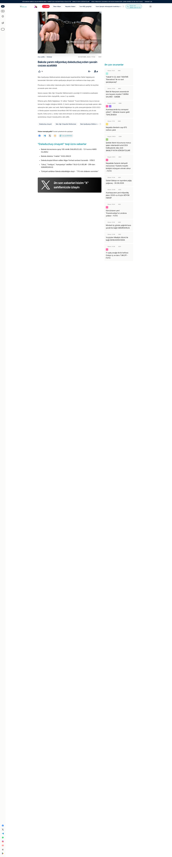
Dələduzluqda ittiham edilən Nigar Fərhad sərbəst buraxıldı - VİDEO (68, 160)
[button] (123, 6)
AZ (3, 6)
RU (3, 11)
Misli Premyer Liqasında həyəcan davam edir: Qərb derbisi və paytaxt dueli (101, 1)
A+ (96, 71)
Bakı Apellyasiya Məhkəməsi (89, 124)
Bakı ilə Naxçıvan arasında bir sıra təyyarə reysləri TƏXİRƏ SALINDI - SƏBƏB (117, 94)
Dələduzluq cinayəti (45, 124)
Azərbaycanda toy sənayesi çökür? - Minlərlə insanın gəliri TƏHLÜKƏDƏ (118, 112)
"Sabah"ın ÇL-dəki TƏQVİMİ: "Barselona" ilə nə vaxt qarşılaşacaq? (117, 79)
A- (89, 71)
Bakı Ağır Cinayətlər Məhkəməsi (66, 124)
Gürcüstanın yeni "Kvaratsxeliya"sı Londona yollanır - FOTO (116, 213)
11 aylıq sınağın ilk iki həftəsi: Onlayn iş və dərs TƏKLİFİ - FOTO (117, 255)
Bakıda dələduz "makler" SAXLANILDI (56, 156)
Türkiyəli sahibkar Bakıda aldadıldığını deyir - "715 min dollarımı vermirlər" (69, 171)
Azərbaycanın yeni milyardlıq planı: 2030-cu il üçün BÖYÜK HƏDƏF (118, 195)
